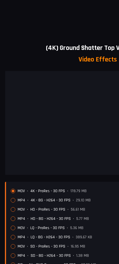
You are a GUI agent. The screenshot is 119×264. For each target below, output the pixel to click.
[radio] (13, 191)
